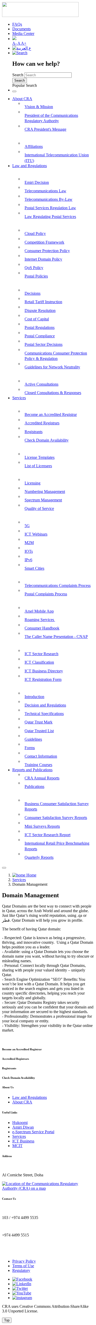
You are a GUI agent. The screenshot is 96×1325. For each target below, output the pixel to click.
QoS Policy (34, 267)
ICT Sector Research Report (47, 835)
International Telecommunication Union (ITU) (57, 158)
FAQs (17, 24)
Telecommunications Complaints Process (58, 585)
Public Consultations (30, 373)
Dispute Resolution (40, 310)
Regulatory (21, 1270)
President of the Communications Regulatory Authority (51, 118)
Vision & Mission (39, 106)
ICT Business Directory (44, 671)
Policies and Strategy (30, 223)
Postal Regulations (40, 327)
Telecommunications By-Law (48, 199)
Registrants (33, 432)
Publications (34, 786)
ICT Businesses (25, 643)
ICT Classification (39, 662)
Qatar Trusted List (39, 731)
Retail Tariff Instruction (43, 302)
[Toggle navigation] (14, 91)
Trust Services (24, 686)
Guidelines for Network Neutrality (52, 367)
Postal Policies (36, 276)
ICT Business (23, 1141)
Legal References (27, 172)
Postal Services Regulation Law (50, 208)
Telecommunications (30, 472)
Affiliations (34, 146)
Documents (21, 29)
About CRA (22, 99)
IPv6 (28, 560)
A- (14, 43)
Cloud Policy (35, 233)
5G (27, 525)
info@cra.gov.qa (15, 1252)
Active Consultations (41, 384)
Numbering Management (45, 491)
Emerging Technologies (32, 515)
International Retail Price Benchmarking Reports (57, 846)
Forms (30, 748)
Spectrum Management (43, 500)
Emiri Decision (37, 182)
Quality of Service (39, 508)
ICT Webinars (36, 534)
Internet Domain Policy (43, 259)
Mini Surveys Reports (42, 826)
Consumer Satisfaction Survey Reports (56, 817)
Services (19, 398)
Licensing (32, 483)
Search (17, 75)
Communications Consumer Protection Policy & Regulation (56, 356)
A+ (23, 43)
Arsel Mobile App (39, 611)
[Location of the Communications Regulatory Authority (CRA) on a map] (48, 1188)
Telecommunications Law (45, 191)
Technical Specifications (44, 713)
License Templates (40, 457)
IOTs (29, 551)
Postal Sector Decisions (43, 344)
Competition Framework (44, 242)
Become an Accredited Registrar (51, 414)
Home (30, 875)
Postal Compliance (40, 336)
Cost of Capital (37, 319)
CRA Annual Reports (42, 778)
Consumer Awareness (31, 600)
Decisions (32, 293)
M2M (29, 542)
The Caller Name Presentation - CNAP (56, 636)
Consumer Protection (30, 575)
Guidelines (33, 739)
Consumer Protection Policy (47, 251)
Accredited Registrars (42, 423)
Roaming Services (40, 619)
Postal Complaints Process (46, 594)
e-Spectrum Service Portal (33, 1132)
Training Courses (38, 764)
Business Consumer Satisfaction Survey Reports (57, 807)
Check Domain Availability (47, 440)
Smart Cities (34, 568)
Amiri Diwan (23, 1127)
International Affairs (30, 136)
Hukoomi (20, 1122)
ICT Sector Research (41, 654)
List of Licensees (38, 466)
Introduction (34, 696)
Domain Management (31, 404)
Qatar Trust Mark (38, 722)
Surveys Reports (26, 793)
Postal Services (25, 446)
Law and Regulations (29, 166)
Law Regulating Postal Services (50, 216)
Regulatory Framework (33, 283)
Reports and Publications (32, 770)
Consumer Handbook (42, 628)
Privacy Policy (24, 1261)
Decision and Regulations (45, 705)
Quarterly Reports (39, 857)
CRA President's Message (45, 129)
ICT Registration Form (43, 679)
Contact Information (41, 756)
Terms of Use (23, 1266)
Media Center (23, 33)
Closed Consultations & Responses (53, 392)
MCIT (17, 1145)
